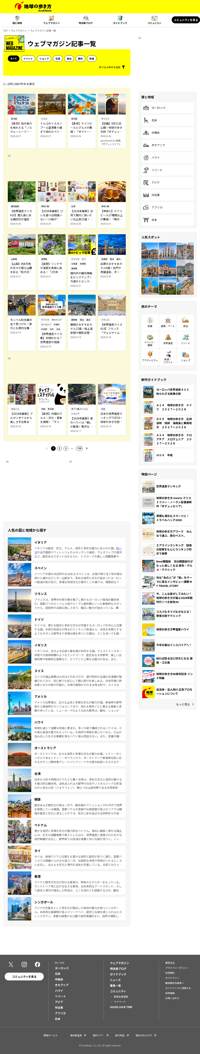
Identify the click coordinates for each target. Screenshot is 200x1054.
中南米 (156, 132)
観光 (80, 58)
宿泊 (69, 58)
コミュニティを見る (186, 20)
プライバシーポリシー (177, 967)
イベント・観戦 (150, 343)
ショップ (44, 58)
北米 (154, 120)
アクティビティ (150, 360)
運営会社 (170, 962)
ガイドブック (120, 23)
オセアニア (158, 145)
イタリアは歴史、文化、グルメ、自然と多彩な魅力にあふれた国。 (75, 548)
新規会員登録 (121, 996)
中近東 (156, 195)
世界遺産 (168, 343)
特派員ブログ (86, 23)
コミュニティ (154, 23)
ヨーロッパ (158, 107)
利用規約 (170, 972)
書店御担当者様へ (174, 983)
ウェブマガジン (51, 23)
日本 (154, 220)
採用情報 (170, 993)
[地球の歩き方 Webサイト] (33, 6)
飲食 (91, 58)
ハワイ (156, 157)
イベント (28, 58)
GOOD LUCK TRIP (121, 1007)
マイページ (120, 1001)
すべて (13, 58)
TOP (5, 30)
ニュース (115, 980)
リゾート (157, 170)
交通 (57, 58)
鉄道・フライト (168, 361)
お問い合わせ (172, 998)
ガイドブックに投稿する (178, 988)
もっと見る (183, 704)
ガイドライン (172, 977)
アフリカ (157, 207)
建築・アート (168, 326)
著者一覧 (115, 985)
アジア (156, 182)
